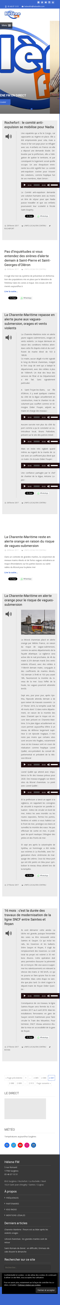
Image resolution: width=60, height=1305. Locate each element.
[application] (40, 186)
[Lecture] (24, 185)
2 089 (19, 1083)
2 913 (31, 1083)
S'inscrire (29, 102)
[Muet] (48, 185)
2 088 (11, 1083)
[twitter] (42, 3)
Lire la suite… (11, 291)
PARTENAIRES (12, 1203)
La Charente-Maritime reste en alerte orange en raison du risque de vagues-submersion (29, 541)
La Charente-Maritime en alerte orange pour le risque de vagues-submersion (29, 600)
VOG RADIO (11, 1209)
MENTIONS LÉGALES (15, 1215)
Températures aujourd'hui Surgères (20, 1136)
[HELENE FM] (10, 14)
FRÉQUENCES (12, 1198)
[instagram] (49, 3)
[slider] (55, 184)
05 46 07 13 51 (11, 1174)
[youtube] (45, 3)
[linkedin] (53, 3)
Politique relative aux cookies (29, 1285)
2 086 (43, 1078)
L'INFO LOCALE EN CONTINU (35, 225)
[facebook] (38, 3)
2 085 (36, 1078)
